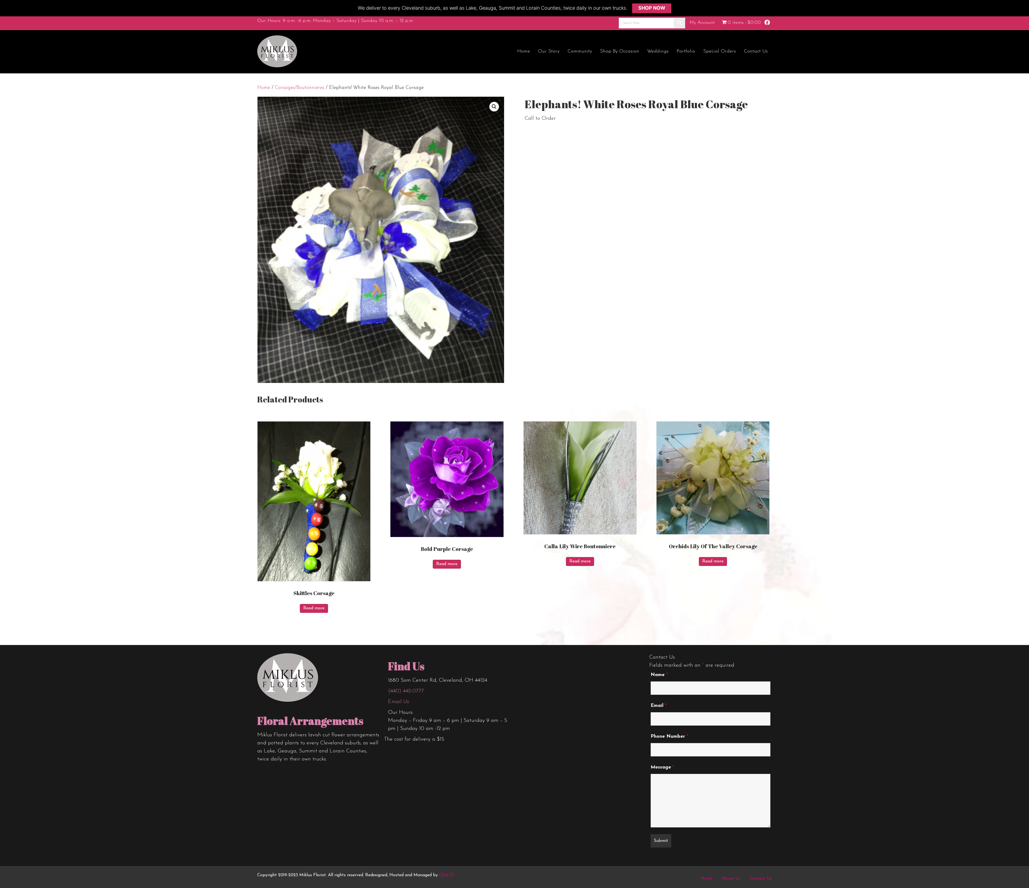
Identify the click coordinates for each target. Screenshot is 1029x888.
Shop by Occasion (619, 51)
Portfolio (686, 51)
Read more (314, 608)
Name (659, 675)
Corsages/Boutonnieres (299, 87)
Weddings (658, 51)
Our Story (549, 51)
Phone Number (669, 736)
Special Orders (719, 51)
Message (662, 767)
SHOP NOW (651, 8)
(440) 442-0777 (406, 691)
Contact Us (756, 51)
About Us (731, 878)
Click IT (446, 875)
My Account (702, 22)
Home (523, 51)
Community (580, 51)
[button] (494, 106)
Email (659, 705)
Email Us (398, 701)
